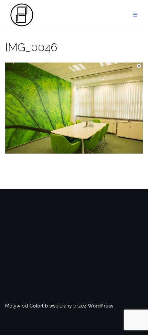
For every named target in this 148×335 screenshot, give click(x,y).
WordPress (100, 306)
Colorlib (38, 306)
